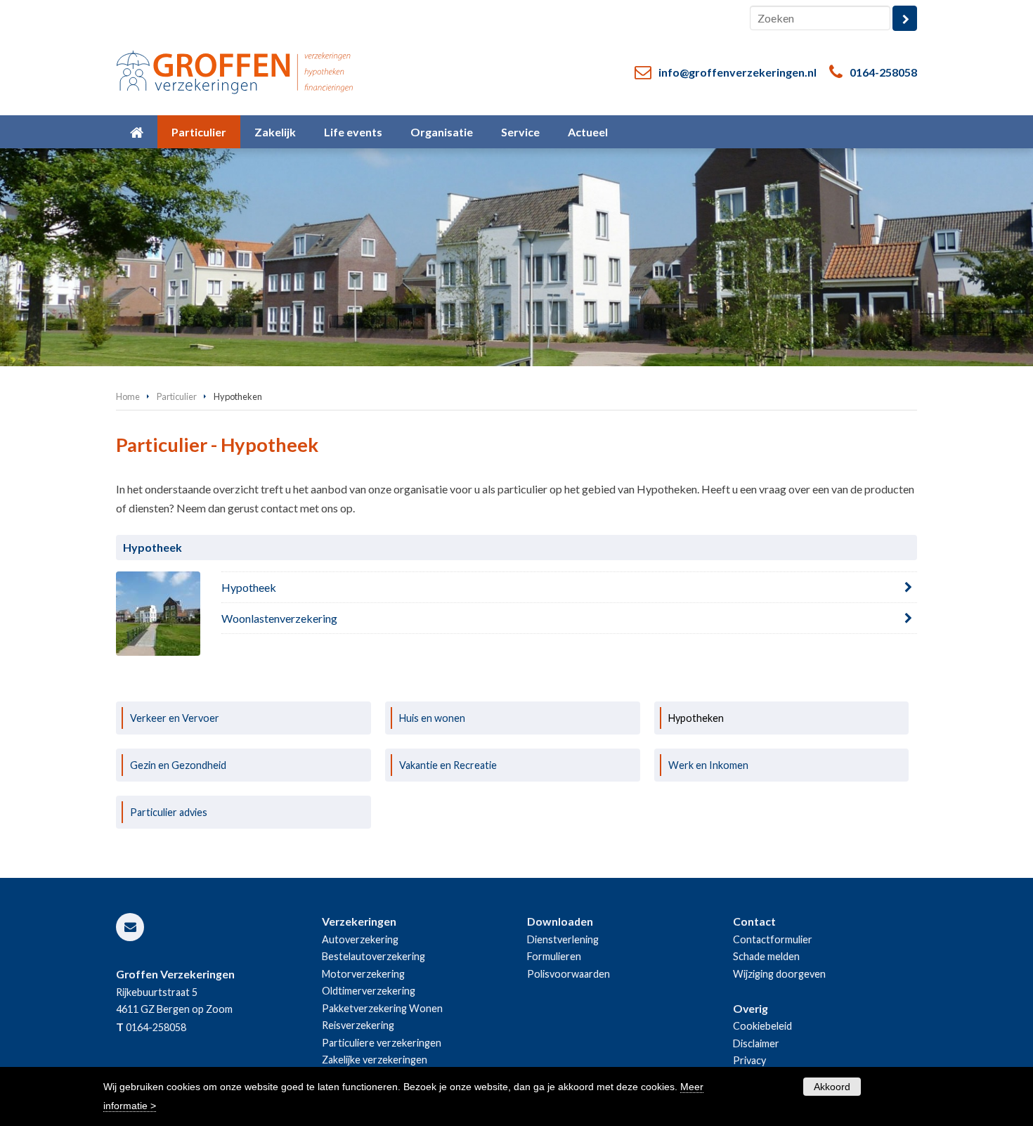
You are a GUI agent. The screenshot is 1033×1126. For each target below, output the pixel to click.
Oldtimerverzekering (368, 991)
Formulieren (554, 956)
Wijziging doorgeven (779, 974)
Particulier (177, 396)
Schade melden (766, 956)
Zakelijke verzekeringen (374, 1060)
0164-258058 (883, 72)
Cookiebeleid (762, 1026)
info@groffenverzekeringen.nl (737, 72)
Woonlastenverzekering (279, 618)
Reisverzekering (358, 1025)
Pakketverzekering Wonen (382, 1008)
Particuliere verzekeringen (381, 1043)
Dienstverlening (563, 939)
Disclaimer (756, 1043)
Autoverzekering (360, 939)
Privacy (749, 1060)
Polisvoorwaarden (568, 974)
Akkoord (832, 1086)
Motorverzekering (363, 974)
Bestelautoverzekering (373, 956)
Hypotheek (248, 587)
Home (128, 396)
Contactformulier (772, 939)
